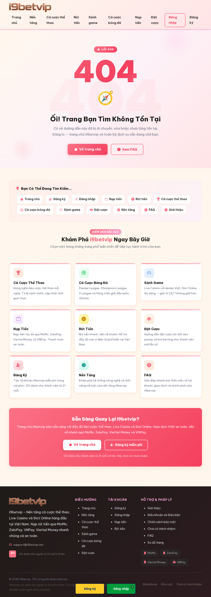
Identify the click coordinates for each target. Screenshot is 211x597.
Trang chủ (16, 20)
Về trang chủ (90, 149)
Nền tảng (33, 20)
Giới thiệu (176, 210)
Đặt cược (155, 20)
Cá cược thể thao (55, 20)
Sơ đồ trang (156, 542)
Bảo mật (167, 584)
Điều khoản (150, 584)
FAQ (152, 210)
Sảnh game (93, 20)
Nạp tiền (138, 20)
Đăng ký (194, 20)
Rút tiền (77, 20)
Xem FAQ (129, 149)
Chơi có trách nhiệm (161, 529)
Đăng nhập (173, 20)
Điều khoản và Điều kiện (164, 515)
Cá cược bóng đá (114, 20)
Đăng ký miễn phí (128, 445)
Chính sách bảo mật (162, 522)
